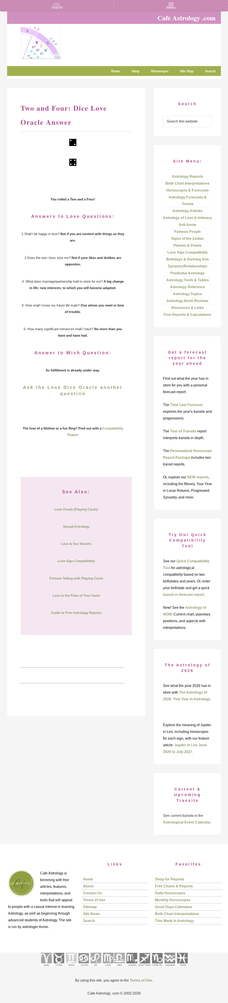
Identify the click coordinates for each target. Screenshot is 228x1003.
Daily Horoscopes (170, 893)
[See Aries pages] (46, 967)
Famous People (187, 232)
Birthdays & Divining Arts (187, 259)
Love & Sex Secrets (76, 544)
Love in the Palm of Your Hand (76, 595)
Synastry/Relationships (187, 266)
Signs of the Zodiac (187, 238)
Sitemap (90, 907)
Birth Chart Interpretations (187, 183)
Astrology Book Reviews (187, 301)
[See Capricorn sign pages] (157, 967)
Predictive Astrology (187, 273)
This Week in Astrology (174, 921)
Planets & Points (187, 245)
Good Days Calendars (173, 907)
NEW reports (198, 477)
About (88, 886)
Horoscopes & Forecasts (187, 190)
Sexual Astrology (76, 526)
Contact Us (92, 893)
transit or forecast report (183, 594)
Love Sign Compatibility (76, 561)
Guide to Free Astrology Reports (76, 613)
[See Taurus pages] (58, 967)
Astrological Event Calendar (186, 822)
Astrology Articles (187, 211)
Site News (91, 914)
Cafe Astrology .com (53, 41)
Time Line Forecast (186, 405)
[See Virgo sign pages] (108, 967)
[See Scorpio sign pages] (131, 967)
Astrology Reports (187, 176)
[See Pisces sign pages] (182, 967)
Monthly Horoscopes (172, 900)
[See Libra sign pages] (119, 967)
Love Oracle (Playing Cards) (76, 509)
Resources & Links (187, 308)
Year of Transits (183, 431)
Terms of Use (94, 900)
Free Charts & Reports (174, 886)
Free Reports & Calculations (187, 315)
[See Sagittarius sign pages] (144, 967)
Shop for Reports (169, 879)
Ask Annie (187, 225)
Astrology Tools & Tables (187, 280)
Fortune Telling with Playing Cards (76, 578)
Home (88, 879)
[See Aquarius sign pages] (169, 967)
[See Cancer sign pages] (83, 967)
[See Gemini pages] (71, 967)
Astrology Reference (187, 287)
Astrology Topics (187, 294)
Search (89, 921)
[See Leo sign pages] (95, 967)
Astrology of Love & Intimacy (187, 218)
